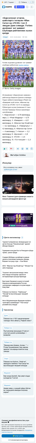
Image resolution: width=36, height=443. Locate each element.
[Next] (33, 190)
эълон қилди (24, 65)
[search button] (27, 7)
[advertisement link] (19, 7)
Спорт (5, 37)
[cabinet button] (32, 7)
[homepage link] (7, 7)
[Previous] (3, 190)
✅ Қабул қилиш (18, 436)
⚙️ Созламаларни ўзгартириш (18, 440)
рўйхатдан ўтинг (10, 169)
